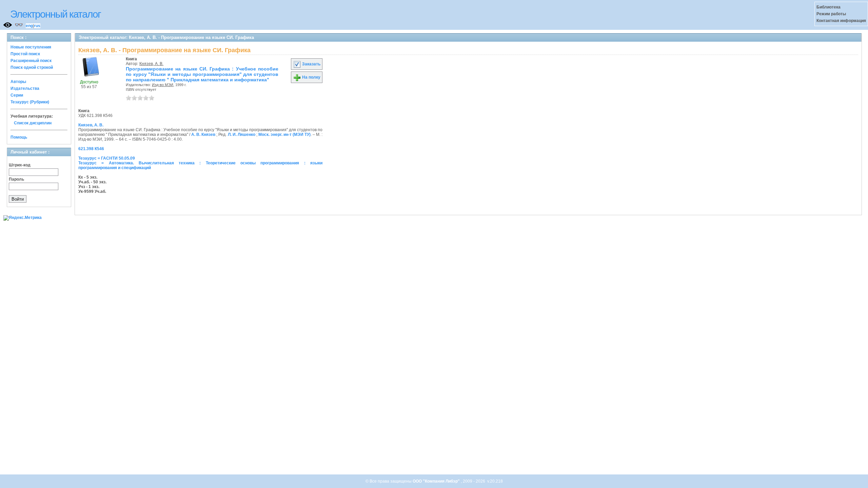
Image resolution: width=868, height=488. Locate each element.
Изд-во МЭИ (162, 85)
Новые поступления (31, 47)
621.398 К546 (91, 148)
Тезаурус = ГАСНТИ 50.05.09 (106, 158)
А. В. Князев (203, 134)
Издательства (25, 88)
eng (29, 25)
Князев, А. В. (151, 63)
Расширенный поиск (31, 60)
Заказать (310, 64)
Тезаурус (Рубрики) (30, 102)
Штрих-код (20, 165)
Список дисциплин (33, 123)
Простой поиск (25, 54)
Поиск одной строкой (32, 67)
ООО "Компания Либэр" (437, 481)
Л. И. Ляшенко (241, 134)
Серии (17, 95)
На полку (310, 77)
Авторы (18, 81)
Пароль (16, 179)
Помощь (19, 137)
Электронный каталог (55, 14)
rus (37, 25)
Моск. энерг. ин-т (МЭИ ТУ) (284, 134)
